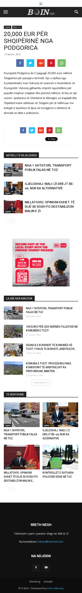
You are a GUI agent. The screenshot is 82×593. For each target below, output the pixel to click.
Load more (40, 382)
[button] (76, 12)
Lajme (7, 27)
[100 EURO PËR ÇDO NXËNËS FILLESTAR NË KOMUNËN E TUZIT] (13, 331)
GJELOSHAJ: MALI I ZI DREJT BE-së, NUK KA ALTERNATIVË (56, 434)
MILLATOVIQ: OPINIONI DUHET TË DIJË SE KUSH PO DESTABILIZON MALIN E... (21, 476)
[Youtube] (46, 567)
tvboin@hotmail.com (50, 541)
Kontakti (48, 581)
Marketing (35, 581)
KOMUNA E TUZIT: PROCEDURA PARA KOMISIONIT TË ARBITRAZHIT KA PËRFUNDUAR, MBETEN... (48, 367)
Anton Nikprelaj (55, 588)
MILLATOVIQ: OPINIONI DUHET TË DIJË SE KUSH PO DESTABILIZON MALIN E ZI (50, 206)
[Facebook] (36, 567)
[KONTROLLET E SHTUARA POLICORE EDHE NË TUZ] (60, 457)
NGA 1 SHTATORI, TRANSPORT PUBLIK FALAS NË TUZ (20, 434)
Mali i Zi (17, 27)
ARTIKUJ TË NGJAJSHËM (21, 155)
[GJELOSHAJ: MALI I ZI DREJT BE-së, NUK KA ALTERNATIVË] (13, 188)
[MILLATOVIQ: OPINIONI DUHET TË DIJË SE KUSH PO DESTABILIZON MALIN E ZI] (13, 206)
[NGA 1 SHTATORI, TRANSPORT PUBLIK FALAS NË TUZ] (13, 169)
